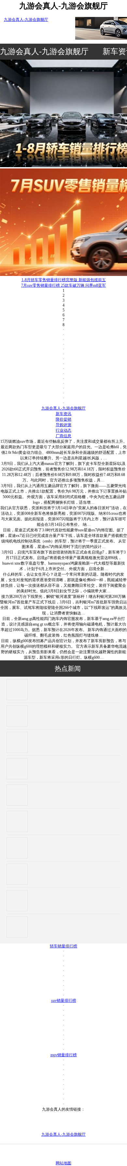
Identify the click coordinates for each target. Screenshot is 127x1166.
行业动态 (63, 430)
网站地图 (63, 1163)
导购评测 (63, 425)
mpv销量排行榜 (63, 1055)
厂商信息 (63, 436)
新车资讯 (63, 413)
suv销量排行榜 (63, 1000)
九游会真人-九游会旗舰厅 (26, 19)
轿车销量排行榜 (63, 946)
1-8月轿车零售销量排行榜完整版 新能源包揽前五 (63, 280)
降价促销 (63, 419)
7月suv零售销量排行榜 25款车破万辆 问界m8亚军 (63, 285)
